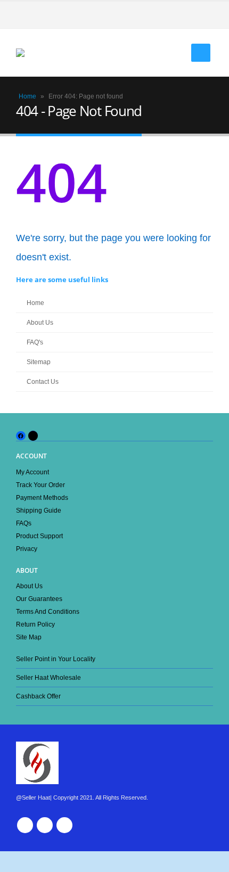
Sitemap (39, 361)
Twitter (45, 825)
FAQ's (35, 342)
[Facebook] (205, 14)
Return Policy (35, 624)
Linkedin (64, 825)
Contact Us (43, 381)
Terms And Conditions (47, 611)
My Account (32, 471)
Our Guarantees (39, 598)
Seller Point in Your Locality (55, 658)
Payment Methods (42, 497)
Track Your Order (40, 484)
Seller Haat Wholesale (48, 677)
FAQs (23, 523)
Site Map (29, 637)
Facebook (25, 825)
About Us (40, 322)
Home (27, 96)
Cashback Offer (38, 696)
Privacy (26, 548)
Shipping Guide (38, 510)
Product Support (39, 535)
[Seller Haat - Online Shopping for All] (37, 52)
